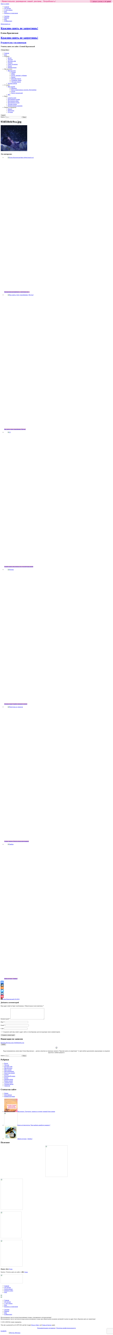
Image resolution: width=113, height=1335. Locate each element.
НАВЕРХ (3, 1331)
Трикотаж (7, 1085)
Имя (2, 1022)
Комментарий (5, 1019)
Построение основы (14, 99)
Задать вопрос (8, 1289)
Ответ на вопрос (13, 64)
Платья (13, 72)
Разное (10, 66)
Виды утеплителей (17, 93)
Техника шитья (12, 83)
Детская (10, 59)
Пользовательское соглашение (46, 1328)
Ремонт (10, 109)
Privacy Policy (35, 1325)
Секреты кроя (12, 98)
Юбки (13, 74)
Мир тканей (11, 86)
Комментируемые (9, 1096)
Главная (6, 7)
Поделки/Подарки (9, 1076)
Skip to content (5, 4)
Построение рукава (13, 102)
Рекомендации (12, 67)
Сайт (2, 1028)
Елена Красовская (7, 999)
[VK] (56, 993)
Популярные (8, 1095)
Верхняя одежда (16, 78)
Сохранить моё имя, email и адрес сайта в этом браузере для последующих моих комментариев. (31, 1032)
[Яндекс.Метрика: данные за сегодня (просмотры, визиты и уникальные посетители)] (14, 1333)
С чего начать (8, 10)
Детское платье (12, 104)
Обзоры (10, 62)
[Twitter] (56, 990)
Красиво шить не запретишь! (19, 28)
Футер (13, 91)
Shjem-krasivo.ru (5, 24)
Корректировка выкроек (15, 106)
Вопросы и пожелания (11, 13)
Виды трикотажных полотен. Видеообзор (23, 90)
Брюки (13, 77)
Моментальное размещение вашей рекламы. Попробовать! (29, 1)
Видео (10, 58)
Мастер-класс (12, 70)
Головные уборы (16, 80)
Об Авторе (7, 8)
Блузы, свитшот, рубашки (19, 75)
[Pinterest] (56, 996)
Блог (5, 11)
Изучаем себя (12, 61)
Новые (6, 1093)
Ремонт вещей (8, 1081)
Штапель (14, 88)
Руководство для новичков (13, 42)
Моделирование (9, 1071)
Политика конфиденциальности (66, 1328)
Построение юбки (13, 101)
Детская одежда (16, 82)
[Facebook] (56, 982)
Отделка (10, 112)
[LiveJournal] (56, 985)
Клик (10, 1269)
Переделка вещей (9, 1073)
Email (3, 1025)
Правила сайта (8, 1290)
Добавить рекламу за (102, 1)
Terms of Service (47, 1325)
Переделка (11, 110)
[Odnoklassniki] (56, 987)
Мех (9, 94)
